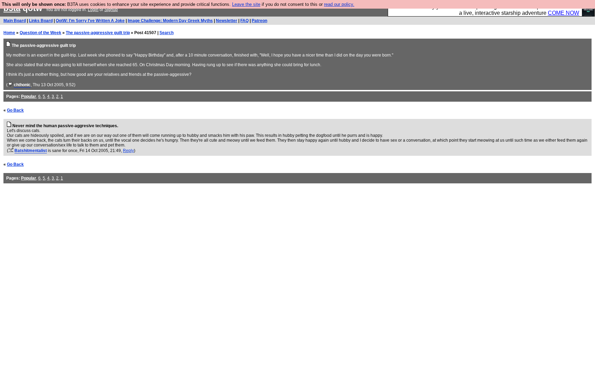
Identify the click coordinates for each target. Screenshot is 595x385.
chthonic (22, 84)
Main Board (14, 20)
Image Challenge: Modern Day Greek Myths (170, 20)
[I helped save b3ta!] (10, 84)
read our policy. (339, 4)
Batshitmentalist (30, 150)
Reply (128, 150)
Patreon (259, 20)
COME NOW (563, 13)
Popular (28, 96)
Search (166, 32)
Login (93, 9)
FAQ (244, 20)
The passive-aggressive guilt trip (98, 32)
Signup (111, 9)
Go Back (15, 110)
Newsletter (226, 20)
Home (9, 32)
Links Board (41, 20)
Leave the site (246, 4)
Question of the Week (40, 32)
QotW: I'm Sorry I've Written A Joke (90, 20)
